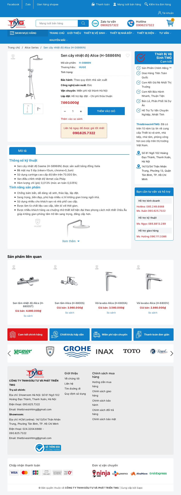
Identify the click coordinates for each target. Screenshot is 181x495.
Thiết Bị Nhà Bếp (121, 32)
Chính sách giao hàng (101, 393)
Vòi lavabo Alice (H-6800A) (111, 302)
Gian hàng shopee (48, 4)
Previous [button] (9, 353)
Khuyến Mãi (57, 40)
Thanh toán (103, 4)
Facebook (13, 4)
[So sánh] (44, 282)
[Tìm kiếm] (83, 23)
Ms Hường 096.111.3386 (152, 236)
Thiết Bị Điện (146, 32)
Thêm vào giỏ (106, 111)
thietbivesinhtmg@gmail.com (34, 409)
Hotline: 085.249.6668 (150, 206)
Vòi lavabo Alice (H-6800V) (153, 302)
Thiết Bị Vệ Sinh (94, 32)
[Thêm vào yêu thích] (127, 55)
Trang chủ (56, 32)
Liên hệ (69, 383)
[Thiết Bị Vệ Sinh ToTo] (131, 351)
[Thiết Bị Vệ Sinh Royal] (159, 351)
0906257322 (145, 25)
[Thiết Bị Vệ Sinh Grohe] (77, 352)
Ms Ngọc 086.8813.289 (151, 223)
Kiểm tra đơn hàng (160, 4)
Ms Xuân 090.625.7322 (151, 210)
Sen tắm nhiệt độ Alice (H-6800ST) (28, 304)
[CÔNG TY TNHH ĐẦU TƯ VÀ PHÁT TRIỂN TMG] (16, 23)
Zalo (28, 4)
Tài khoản (167, 12)
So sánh (28, 315)
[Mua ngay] (11, 282)
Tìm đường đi (72, 388)
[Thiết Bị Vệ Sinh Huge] (50, 351)
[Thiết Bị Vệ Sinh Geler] (22, 351)
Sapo (139, 487)
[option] (33, 77)
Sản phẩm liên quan (24, 256)
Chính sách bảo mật (104, 419)
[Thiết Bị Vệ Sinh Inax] (104, 351)
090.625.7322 (31, 404)
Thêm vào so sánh (72, 118)
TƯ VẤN (164, 32)
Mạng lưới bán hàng (129, 4)
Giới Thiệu (74, 32)
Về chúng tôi (72, 378)
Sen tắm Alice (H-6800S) (69, 302)
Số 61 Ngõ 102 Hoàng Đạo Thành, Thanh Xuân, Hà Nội (156, 157)
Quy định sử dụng (75, 393)
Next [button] (171, 353)
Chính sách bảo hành (101, 402)
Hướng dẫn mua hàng (101, 384)
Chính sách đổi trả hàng (103, 412)
